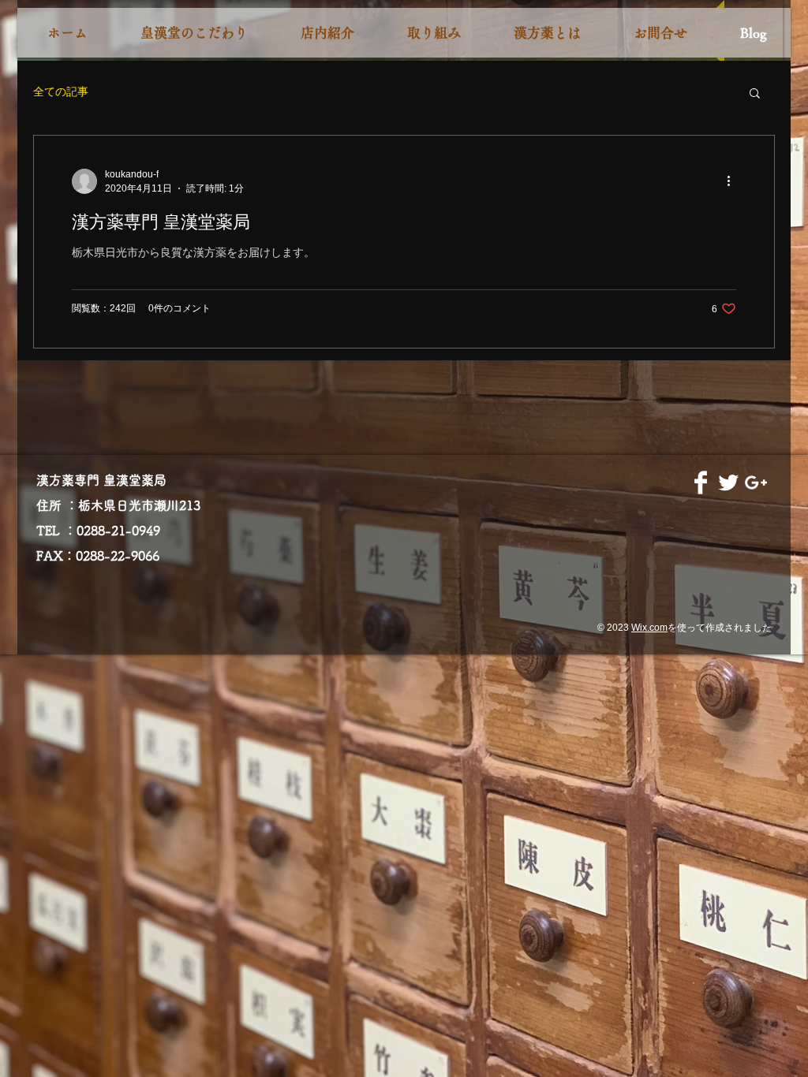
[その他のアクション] (733, 181)
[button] (754, 94)
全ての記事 (60, 91)
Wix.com (649, 627)
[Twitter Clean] (728, 482)
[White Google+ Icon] (756, 482)
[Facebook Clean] (701, 482)
